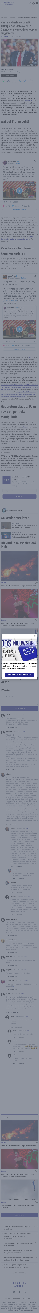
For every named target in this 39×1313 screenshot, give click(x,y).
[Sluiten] (35, 636)
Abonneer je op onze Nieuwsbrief (19, 675)
